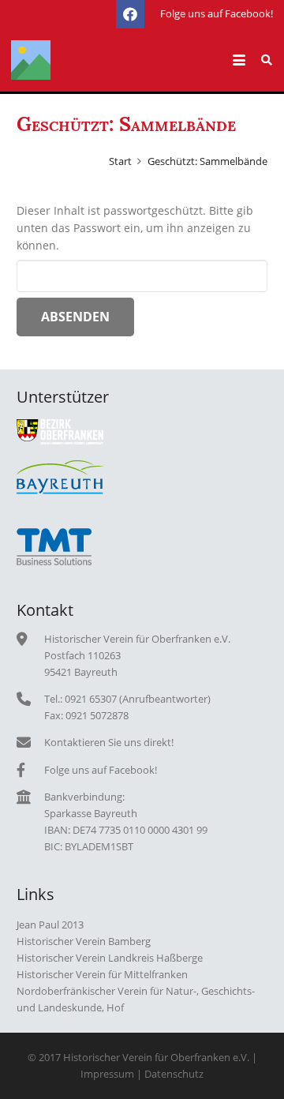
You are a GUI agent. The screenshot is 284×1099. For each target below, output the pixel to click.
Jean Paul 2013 (50, 925)
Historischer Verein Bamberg (84, 941)
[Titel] (30, 60)
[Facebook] (130, 14)
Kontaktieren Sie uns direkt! (109, 742)
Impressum (107, 1074)
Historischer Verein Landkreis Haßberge (110, 958)
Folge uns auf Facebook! (100, 770)
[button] (239, 60)
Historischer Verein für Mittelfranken (102, 974)
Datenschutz (174, 1074)
